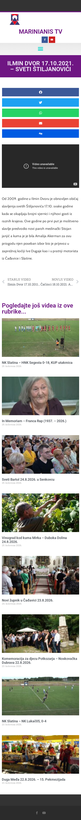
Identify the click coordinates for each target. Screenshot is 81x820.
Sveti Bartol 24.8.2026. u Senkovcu (28, 479)
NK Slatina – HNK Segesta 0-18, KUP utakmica (37, 363)
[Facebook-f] (45, 40)
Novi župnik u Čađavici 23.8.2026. (27, 600)
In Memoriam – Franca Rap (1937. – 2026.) (34, 421)
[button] (40, 49)
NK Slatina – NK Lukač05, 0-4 (24, 721)
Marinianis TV (40, 31)
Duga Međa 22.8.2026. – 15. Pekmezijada (33, 779)
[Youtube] (52, 40)
